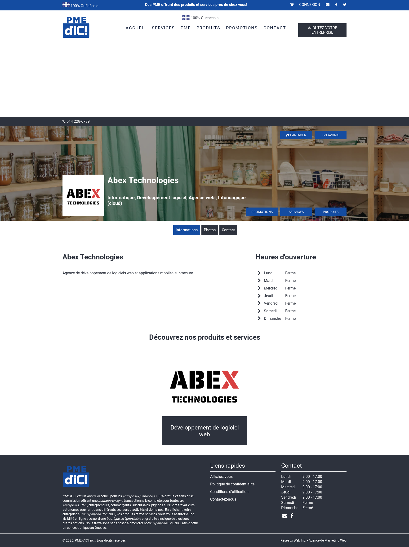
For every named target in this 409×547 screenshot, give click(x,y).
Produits (330, 212)
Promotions (262, 212)
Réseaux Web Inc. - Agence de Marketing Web (313, 540)
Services (296, 212)
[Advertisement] (204, 81)
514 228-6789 (78, 121)
